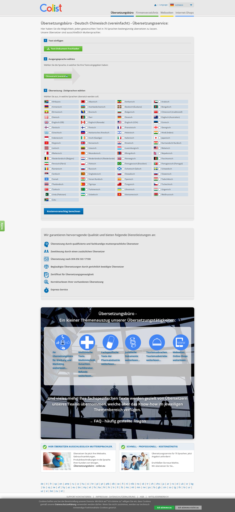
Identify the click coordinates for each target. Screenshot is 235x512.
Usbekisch (93, 194)
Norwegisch (130, 158)
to (184, 487)
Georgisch (166, 127)
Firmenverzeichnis (147, 12)
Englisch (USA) (131, 122)
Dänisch (55, 117)
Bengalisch (166, 106)
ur (189, 487)
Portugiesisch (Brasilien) (136, 163)
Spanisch (129, 179)
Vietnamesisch (131, 194)
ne (144, 487)
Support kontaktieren (79, 496)
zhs (158, 483)
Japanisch (165, 137)
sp (55, 483)
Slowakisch (130, 173)
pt (102, 483)
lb (122, 487)
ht (104, 487)
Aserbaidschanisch (97, 106)
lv (113, 487)
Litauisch (92, 148)
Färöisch (56, 127)
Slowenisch (166, 173)
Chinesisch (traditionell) (171, 112)
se (118, 483)
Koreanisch (93, 143)
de (42, 483)
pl (97, 483)
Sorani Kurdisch (95, 179)
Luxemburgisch (132, 148)
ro (173, 483)
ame (67, 483)
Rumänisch (57, 168)
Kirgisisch (56, 143)
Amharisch (130, 101)
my (84, 487)
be (51, 490)
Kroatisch (129, 143)
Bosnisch (93, 112)
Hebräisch (129, 132)
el (177, 483)
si (88, 483)
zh (152, 483)
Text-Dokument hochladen (65, 48)
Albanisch (93, 101)
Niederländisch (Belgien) (63, 158)
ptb (108, 483)
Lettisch (55, 148)
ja (163, 483)
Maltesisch (57, 153)
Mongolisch (130, 153)
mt (132, 487)
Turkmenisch (94, 189)
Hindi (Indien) (167, 132)
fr (51, 483)
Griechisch (57, 132)
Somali (55, 179)
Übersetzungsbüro (122, 12)
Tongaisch (129, 184)
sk (143, 483)
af (59, 487)
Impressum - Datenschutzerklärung (115, 496)
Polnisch (92, 163)
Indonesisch (57, 137)
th (180, 487)
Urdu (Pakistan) (59, 194)
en (60, 483)
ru (73, 483)
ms (127, 487)
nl (127, 483)
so (170, 487)
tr (148, 483)
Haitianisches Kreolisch (99, 132)
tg (175, 487)
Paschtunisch (167, 158)
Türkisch (56, 189)
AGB (142, 496)
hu (83, 483)
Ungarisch (166, 189)
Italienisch (129, 137)
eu (74, 487)
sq (49, 487)
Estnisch (165, 122)
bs (44, 487)
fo (95, 487)
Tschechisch (166, 184)
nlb (132, 483)
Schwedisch (166, 168)
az (69, 487)
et (90, 487)
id (62, 490)
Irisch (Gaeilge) (95, 137)
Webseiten (167, 12)
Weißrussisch (167, 194)
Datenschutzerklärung (65, 504)
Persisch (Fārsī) (59, 163)
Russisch (92, 168)
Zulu (54, 199)
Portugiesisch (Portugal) (172, 163)
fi (122, 483)
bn (79, 487)
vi (47, 490)
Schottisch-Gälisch (133, 168)
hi (109, 487)
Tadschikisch (167, 179)
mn (138, 487)
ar (168, 483)
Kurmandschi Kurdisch (171, 143)
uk (182, 483)
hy (64, 487)
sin (164, 487)
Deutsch (128, 117)
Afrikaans (56, 101)
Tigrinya (92, 184)
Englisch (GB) (58, 122)
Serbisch (56, 173)
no (138, 483)
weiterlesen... (60, 367)
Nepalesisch (166, 153)
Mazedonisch (94, 153)
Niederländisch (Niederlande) (102, 158)
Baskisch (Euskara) (133, 106)
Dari (90, 117)
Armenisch (57, 106)
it (46, 483)
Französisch (130, 127)
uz (42, 490)
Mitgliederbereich (159, 496)
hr (92, 483)
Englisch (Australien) (170, 117)
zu (56, 490)
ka (99, 487)
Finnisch (92, 127)
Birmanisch (57, 112)
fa (154, 487)
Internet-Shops (185, 12)
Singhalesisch (95, 173)
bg (192, 483)
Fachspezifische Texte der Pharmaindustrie (110, 356)
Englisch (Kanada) (96, 122)
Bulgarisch (129, 112)
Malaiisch (165, 148)
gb (159, 487)
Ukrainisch (129, 189)
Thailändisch (57, 184)
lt (117, 487)
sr (187, 483)
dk (113, 483)
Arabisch (165, 101)
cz (78, 483)
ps (149, 487)
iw (54, 487)
